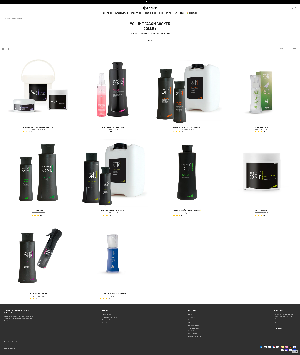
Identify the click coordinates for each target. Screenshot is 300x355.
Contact (190, 314)
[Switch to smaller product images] (5, 49)
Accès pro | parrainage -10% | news (150, 2)
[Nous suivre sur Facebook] (4, 342)
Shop (9, 18)
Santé (168, 13)
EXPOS (161, 13)
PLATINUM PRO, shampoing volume (112, 210)
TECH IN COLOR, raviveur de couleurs (113, 294)
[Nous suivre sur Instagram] (12, 342)
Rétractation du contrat (194, 336)
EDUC (182, 13)
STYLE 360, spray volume (38, 294)
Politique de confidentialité (109, 317)
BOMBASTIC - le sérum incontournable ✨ (187, 210)
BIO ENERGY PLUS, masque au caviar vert (187, 127)
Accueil (5, 18)
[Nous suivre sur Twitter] (8, 342)
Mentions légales (106, 314)
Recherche (191, 320)
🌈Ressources (192, 13)
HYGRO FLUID (38, 210)
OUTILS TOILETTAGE (121, 13)
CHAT (175, 13)
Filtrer (294, 48)
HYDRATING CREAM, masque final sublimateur (38, 127)
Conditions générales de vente (110, 320)
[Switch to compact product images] (8, 49)
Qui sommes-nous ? (193, 325)
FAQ (189, 322)
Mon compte (191, 317)
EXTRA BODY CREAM (261, 210)
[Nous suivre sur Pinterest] (17, 342)
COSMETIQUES (107, 13)
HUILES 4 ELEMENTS (261, 127)
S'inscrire (279, 328)
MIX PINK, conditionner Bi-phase (113, 127)
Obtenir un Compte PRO (194, 333)
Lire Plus (150, 40)
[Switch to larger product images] (3, 49)
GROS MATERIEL (136, 13)
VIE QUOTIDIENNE (150, 13)
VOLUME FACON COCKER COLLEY (17, 18)
